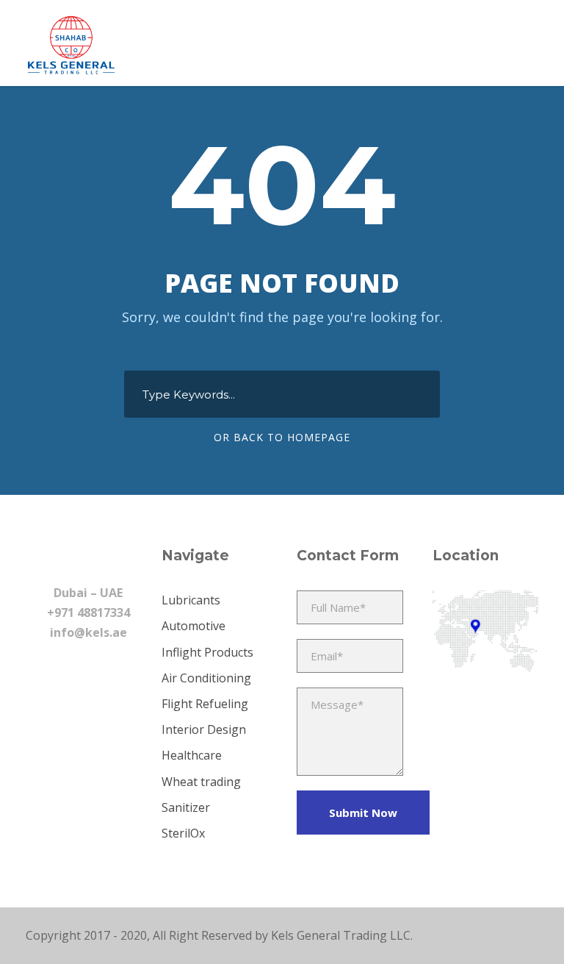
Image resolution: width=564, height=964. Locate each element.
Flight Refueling (205, 704)
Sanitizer (186, 807)
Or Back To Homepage (282, 437)
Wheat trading (201, 782)
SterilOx (183, 833)
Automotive (193, 626)
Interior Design (204, 729)
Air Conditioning (206, 678)
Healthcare (192, 755)
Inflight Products (207, 652)
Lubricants (191, 600)
